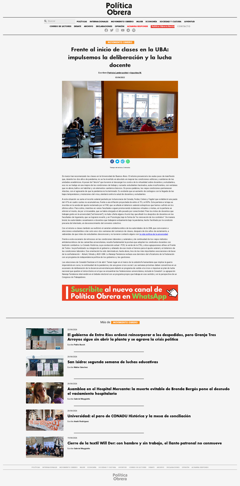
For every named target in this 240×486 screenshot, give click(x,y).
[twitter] (117, 161)
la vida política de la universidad (153, 234)
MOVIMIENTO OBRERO (122, 22)
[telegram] (123, 161)
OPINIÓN (119, 26)
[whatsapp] (128, 161)
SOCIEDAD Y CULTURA (170, 22)
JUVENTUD (189, 22)
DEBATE (77, 26)
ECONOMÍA (151, 22)
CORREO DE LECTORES (60, 26)
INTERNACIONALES (99, 22)
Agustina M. (136, 73)
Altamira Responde (200, 467)
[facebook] (112, 161)
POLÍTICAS (82, 22)
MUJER (139, 22)
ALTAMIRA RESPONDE (137, 26)
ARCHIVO (88, 26)
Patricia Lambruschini (117, 73)
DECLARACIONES (104, 26)
